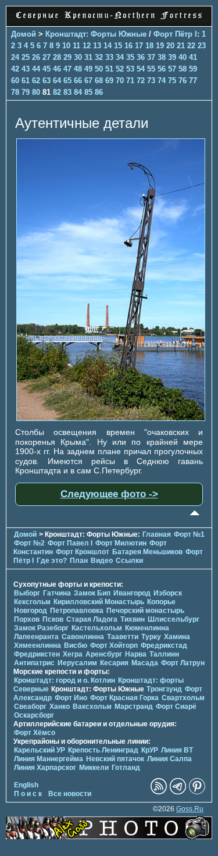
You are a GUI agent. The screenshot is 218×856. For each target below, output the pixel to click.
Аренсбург (103, 654)
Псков (52, 619)
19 (160, 45)
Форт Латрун (183, 663)
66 (78, 80)
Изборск (167, 593)
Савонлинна (83, 637)
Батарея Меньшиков (147, 552)
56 (162, 69)
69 (109, 80)
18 (149, 45)
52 (120, 69)
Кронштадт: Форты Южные (95, 34)
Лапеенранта (36, 637)
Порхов (27, 619)
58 (182, 69)
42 (15, 69)
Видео (102, 561)
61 (26, 80)
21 (181, 45)
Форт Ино (71, 698)
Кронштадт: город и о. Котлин (64, 680)
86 (99, 92)
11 (76, 45)
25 (26, 57)
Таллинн (164, 654)
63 (46, 80)
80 (36, 92)
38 (162, 57)
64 (57, 80)
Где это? (52, 561)
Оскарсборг (34, 715)
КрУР (149, 750)
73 (151, 80)
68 (99, 80)
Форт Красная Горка (124, 698)
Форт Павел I (70, 543)
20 (170, 45)
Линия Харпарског (45, 768)
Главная (156, 534)
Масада (144, 663)
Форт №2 (29, 543)
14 (107, 45)
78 (15, 92)
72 (141, 80)
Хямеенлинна (37, 645)
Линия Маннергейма (48, 759)
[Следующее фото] (110, 418)
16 (128, 45)
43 (26, 69)
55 (151, 69)
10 (66, 45)
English (26, 785)
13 (97, 45)
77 (193, 80)
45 (46, 69)
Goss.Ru (189, 809)
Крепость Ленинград (103, 750)
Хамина (177, 637)
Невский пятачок (115, 759)
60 (15, 80)
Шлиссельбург (173, 619)
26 (36, 57)
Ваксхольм (92, 706)
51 (109, 69)
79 (26, 92)
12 (87, 45)
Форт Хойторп (114, 645)
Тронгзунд (164, 689)
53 (130, 69)
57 (172, 69)
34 (120, 57)
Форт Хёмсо (34, 733)
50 (99, 69)
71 (130, 80)
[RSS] (159, 792)
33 (109, 57)
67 (88, 80)
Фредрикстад (164, 645)
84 (78, 92)
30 (78, 57)
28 (57, 57)
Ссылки (129, 561)
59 (193, 69)
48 (78, 69)
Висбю (75, 645)
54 (141, 69)
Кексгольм (32, 602)
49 (88, 69)
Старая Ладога (91, 619)
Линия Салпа (169, 759)
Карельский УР (39, 750)
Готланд (126, 768)
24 (15, 57)
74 (162, 80)
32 (99, 57)
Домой (23, 34)
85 (88, 92)
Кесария (114, 663)
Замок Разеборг (41, 628)
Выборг (27, 593)
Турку (151, 637)
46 (57, 69)
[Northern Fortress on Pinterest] (197, 792)
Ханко (59, 706)
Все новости (69, 794)
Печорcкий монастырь (145, 611)
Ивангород (132, 593)
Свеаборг (30, 706)
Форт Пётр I (175, 34)
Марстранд (134, 706)
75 (172, 80)
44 (36, 69)
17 (139, 45)
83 (67, 92)
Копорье (161, 602)
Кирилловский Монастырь (98, 602)
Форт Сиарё (176, 706)
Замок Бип (92, 593)
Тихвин (132, 619)
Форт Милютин (120, 543)
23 (202, 45)
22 (191, 45)
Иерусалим (77, 663)
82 (57, 92)
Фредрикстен (37, 654)
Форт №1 (189, 534)
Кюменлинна (147, 628)
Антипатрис (34, 663)
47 (67, 69)
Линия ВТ (177, 750)
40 (182, 57)
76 (182, 80)
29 (67, 57)
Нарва (135, 654)
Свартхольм (183, 698)
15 (118, 45)
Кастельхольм (97, 628)
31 (88, 57)
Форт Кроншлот (82, 552)
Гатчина (57, 593)
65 (67, 80)
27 (46, 57)
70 (120, 80)
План (79, 561)
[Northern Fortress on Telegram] (178, 792)
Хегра (73, 654)
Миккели (94, 768)
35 (130, 57)
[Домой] (109, 19)
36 (141, 57)
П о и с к (28, 794)
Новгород (30, 611)
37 (151, 57)
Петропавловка (76, 611)
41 (193, 57)
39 (172, 57)
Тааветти (122, 637)
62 (36, 80)
